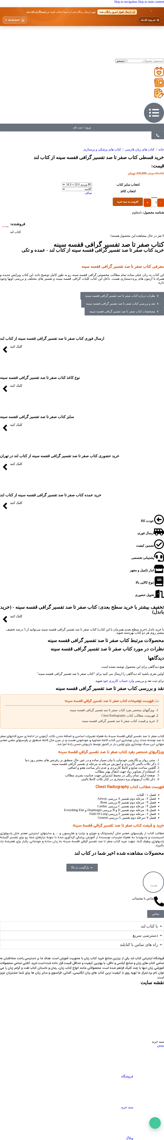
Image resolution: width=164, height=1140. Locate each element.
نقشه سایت (152, 982)
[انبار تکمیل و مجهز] (159, 569)
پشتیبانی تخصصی (142, 557)
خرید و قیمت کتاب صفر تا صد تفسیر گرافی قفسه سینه (118, 721)
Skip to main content (151, 1)
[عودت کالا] (159, 520)
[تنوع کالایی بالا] (159, 581)
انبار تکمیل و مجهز (142, 570)
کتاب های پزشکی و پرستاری (102, 149)
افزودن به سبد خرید (127, 201)
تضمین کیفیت (145, 545)
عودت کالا (147, 521)
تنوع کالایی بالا (145, 582)
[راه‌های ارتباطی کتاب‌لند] (155, 1123)
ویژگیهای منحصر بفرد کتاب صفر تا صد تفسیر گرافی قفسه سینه (112, 710)
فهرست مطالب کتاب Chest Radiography (128, 715)
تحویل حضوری (144, 595)
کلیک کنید (16, 346)
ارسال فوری (145, 533)
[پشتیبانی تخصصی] (159, 557)
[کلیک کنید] (5, 350)
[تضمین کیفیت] (159, 544)
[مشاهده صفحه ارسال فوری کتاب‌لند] (82, 16)
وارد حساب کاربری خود (118, 680)
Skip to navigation (126, 1)
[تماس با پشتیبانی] (159, 901)
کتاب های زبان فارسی (139, 149)
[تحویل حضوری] (159, 594)
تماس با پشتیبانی (143, 898)
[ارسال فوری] (159, 532)
